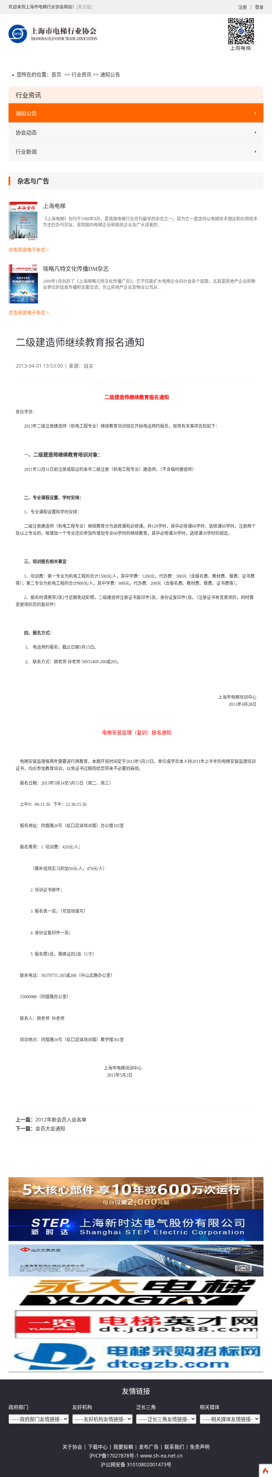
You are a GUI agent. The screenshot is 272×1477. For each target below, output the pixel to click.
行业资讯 (81, 74)
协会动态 (26, 132)
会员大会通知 (50, 1128)
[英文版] (84, 7)
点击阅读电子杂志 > (28, 249)
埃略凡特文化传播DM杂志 (76, 269)
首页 (56, 74)
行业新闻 (26, 151)
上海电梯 (54, 206)
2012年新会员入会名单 (60, 1119)
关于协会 (72, 1446)
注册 (242, 7)
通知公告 (110, 74)
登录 (259, 7)
